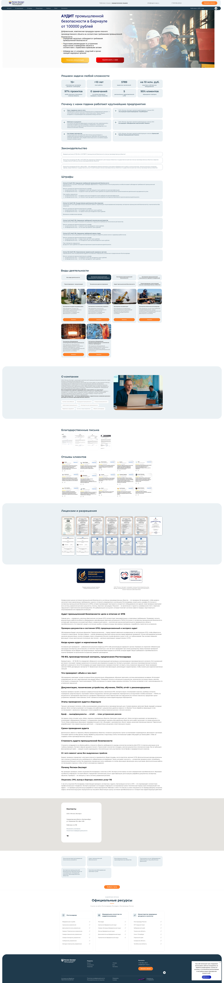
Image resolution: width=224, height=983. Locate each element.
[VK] (68, 836)
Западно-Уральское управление (72, 944)
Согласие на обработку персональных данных (67, 979)
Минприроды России (140, 921)
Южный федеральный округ (106, 931)
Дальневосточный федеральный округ (109, 934)
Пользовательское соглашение (95, 980)
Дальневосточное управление (71, 928)
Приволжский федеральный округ (108, 937)
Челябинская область (140, 944)
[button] (209, 3)
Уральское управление (69, 925)
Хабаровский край (139, 928)
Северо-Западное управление (71, 937)
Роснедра (101, 921)
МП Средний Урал (139, 925)
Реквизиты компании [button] (73, 829)
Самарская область (139, 940)
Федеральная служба (68, 921)
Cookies (115, 980)
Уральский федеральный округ (107, 925)
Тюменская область (139, 931)
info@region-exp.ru (153, 3)
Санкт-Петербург (139, 934)
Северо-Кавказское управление (72, 934)
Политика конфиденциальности (76, 830)
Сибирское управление (69, 940)
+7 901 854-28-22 (176, 3)
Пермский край (138, 937)
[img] (16, 3)
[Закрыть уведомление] (220, 962)
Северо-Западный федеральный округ (109, 928)
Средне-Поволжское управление (72, 931)
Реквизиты (115, 978)
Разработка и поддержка (150, 979)
